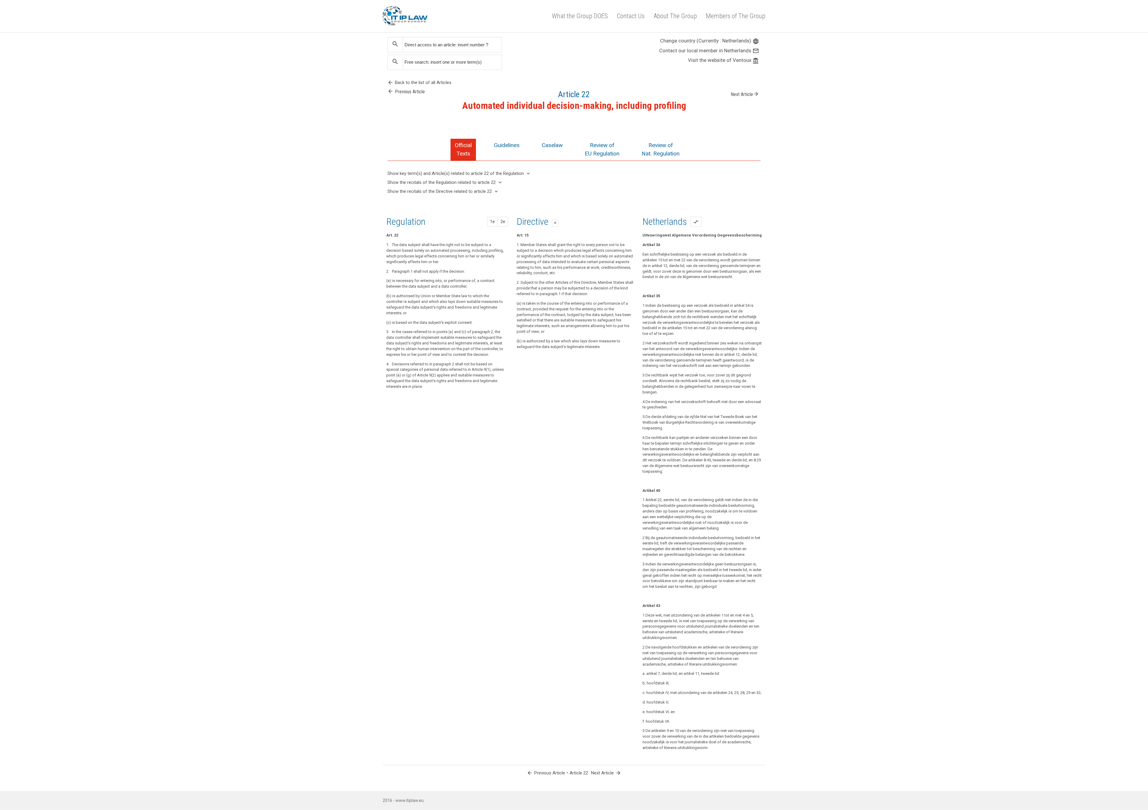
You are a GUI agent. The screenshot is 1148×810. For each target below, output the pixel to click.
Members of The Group (735, 16)
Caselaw (552, 145)
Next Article (745, 94)
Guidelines (507, 145)
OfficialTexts (463, 149)
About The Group (675, 16)
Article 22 (579, 773)
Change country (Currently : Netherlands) (709, 41)
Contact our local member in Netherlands (709, 51)
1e (492, 221)
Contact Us (631, 16)
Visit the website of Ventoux (723, 60)
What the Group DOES (580, 16)
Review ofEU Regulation (602, 149)
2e (502, 221)
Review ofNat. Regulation (661, 149)
